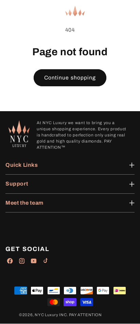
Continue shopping (70, 77)
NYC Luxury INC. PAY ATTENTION (68, 315)
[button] (10, 11)
